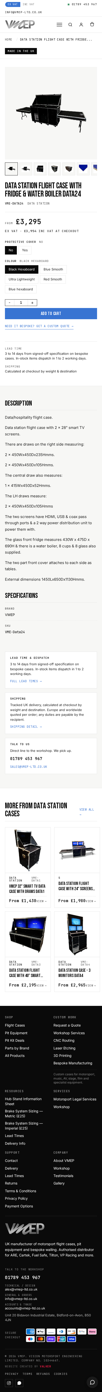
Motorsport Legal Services (74, 1099)
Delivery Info (15, 1143)
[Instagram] (9, 1383)
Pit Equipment (16, 1033)
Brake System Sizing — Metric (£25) (24, 1113)
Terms (27, 1374)
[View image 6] (83, 168)
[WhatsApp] (19, 1383)
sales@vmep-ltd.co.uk (28, 767)
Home (8, 40)
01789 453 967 (84, 4)
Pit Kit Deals (14, 1040)
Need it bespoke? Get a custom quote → (39, 326)
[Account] (81, 25)
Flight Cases (15, 1025)
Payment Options (19, 1206)
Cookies (61, 1374)
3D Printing (62, 1055)
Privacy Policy (16, 1198)
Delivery (11, 1168)
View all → (86, 812)
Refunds (43, 1374)
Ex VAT (13, 4)
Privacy (12, 1374)
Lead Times (14, 1136)
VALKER (45, 1366)
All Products (15, 1055)
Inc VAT (29, 4)
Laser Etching (64, 1048)
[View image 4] (54, 168)
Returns (11, 1183)
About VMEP (63, 1160)
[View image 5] (68, 168)
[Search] (70, 25)
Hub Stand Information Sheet (23, 1101)
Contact (11, 1160)
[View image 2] (25, 168)
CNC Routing (64, 1040)
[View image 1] (11, 168)
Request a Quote (67, 1025)
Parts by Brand (17, 1048)
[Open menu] (59, 25)
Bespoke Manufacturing (72, 1063)
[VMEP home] (20, 24)
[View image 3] (40, 168)
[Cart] (92, 25)
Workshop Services (69, 1033)
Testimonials (63, 1176)
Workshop (61, 1107)
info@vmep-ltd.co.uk (23, 12)
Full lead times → (26, 681)
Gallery (59, 1183)
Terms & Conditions (20, 1191)
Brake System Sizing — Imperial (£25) (24, 1125)
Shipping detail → (26, 727)
